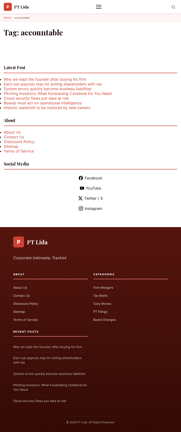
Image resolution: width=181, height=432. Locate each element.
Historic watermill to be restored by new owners (47, 107)
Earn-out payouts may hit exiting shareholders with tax (53, 84)
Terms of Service (19, 151)
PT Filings (100, 311)
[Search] (173, 7)
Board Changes (104, 320)
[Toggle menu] (99, 7)
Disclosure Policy (19, 141)
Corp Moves (102, 303)
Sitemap (11, 146)
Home (7, 17)
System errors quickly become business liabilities (47, 88)
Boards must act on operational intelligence (43, 103)
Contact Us (14, 137)
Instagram (93, 208)
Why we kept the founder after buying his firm (45, 79)
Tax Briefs (100, 295)
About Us (12, 132)
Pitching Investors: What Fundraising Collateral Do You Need (58, 93)
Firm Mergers (103, 287)
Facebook (93, 178)
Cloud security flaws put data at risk (36, 98)
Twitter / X (93, 198)
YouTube (93, 188)
